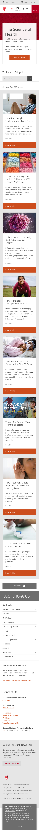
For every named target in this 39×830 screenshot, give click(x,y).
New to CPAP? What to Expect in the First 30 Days (18, 363)
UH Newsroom (8, 718)
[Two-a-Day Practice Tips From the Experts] (19, 408)
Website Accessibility (10, 723)
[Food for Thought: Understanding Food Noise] (19, 104)
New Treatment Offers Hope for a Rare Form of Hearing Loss (17, 485)
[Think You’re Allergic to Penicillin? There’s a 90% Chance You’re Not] (19, 162)
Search (29, 78)
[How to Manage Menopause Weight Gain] (19, 286)
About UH (6, 720)
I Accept (19, 826)
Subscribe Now (19, 58)
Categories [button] (20, 72)
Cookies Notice (10, 811)
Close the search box (30, 9)
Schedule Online (28, 2)
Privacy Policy (22, 809)
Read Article (10, 145)
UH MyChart (17, 9)
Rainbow (12, 9)
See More (18, 585)
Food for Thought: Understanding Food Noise (19, 120)
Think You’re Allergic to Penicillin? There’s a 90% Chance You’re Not (17, 179)
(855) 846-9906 (16, 596)
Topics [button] (5, 72)
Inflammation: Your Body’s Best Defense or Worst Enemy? (19, 240)
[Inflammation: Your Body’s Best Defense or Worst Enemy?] (19, 223)
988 (3, 730)
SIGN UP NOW (10, 763)
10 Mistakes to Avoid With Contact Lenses (18, 545)
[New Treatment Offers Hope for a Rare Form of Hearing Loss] (19, 468)
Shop (23, 9)
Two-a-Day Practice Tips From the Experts (17, 423)
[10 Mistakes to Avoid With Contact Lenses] (19, 529)
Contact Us (6, 713)
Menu (35, 11)
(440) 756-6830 (8, 708)
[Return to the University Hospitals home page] (4, 8)
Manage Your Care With (17, 680)
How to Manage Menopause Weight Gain (17, 302)
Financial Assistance (10, 715)
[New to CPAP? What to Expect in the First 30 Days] (19, 347)
